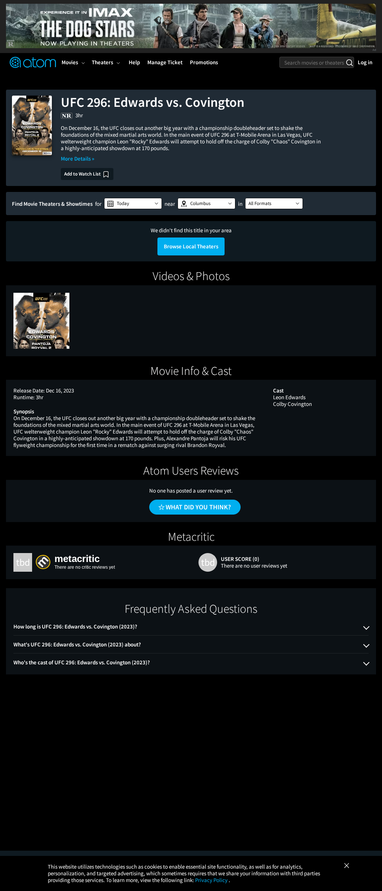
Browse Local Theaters (191, 246)
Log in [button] (365, 62)
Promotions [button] (204, 62)
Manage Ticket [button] (164, 62)
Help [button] (134, 62)
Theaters (102, 62)
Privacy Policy (212, 880)
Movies (70, 62)
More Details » (77, 158)
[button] (133, 203)
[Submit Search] (349, 62)
